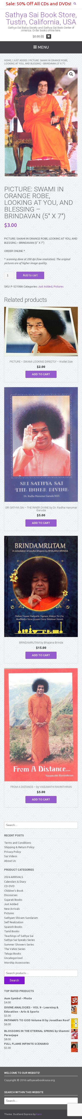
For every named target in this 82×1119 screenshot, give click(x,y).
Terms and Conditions (17, 842)
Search (14, 980)
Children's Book (13, 890)
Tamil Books (11, 931)
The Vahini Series (14, 948)
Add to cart (30, 275)
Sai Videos (10, 856)
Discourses (10, 895)
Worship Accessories (17, 962)
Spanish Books (13, 926)
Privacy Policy (12, 851)
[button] (71, 74)
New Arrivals (12, 908)
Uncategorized (13, 957)
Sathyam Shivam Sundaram (21, 917)
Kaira (39, 1114)
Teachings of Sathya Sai (18, 935)
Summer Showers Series (19, 944)
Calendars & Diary (15, 881)
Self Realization (13, 922)
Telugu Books (12, 953)
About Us (10, 860)
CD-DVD (9, 886)
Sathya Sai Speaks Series (19, 939)
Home (7, 60)
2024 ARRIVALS (13, 876)
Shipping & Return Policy (19, 847)
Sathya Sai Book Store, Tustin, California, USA (41, 18)
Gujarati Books (13, 899)
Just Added (20, 60)
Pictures (58, 286)
